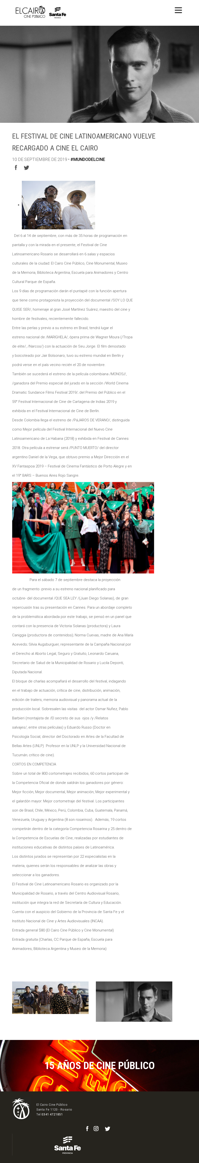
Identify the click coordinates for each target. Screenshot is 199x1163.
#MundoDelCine (87, 159)
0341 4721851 (52, 1114)
